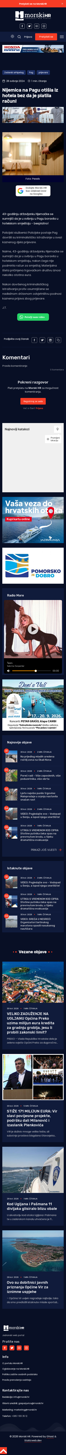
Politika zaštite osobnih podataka (19, 1374)
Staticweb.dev (33, 1440)
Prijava (28, 37)
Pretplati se (46, 36)
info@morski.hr (21, 1397)
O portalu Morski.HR (12, 1363)
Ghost (50, 1436)
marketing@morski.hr (25, 1409)
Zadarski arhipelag (14, 72)
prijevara (43, 72)
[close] (62, 3)
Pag (31, 72)
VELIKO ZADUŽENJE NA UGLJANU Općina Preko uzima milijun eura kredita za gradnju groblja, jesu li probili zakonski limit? (30, 1023)
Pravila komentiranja (14, 366)
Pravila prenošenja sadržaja (16, 1379)
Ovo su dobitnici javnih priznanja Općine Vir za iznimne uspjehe (27, 1287)
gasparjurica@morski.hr (30, 1403)
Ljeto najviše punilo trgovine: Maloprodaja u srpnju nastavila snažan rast (39, 796)
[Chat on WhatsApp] (33, 317)
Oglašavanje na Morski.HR (15, 1368)
